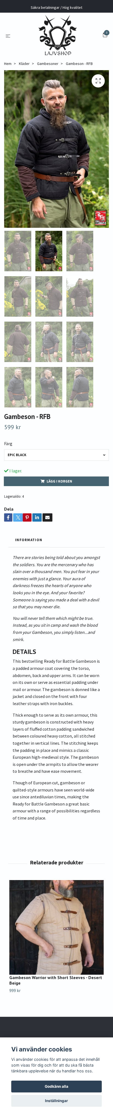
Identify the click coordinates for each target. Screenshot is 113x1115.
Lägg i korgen (59, 481)
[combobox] (56, 455)
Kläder (24, 63)
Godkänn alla (56, 1086)
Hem (8, 63)
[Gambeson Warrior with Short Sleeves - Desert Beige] (56, 927)
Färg (8, 443)
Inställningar (56, 1100)
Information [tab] (28, 540)
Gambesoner (47, 63)
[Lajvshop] (57, 35)
